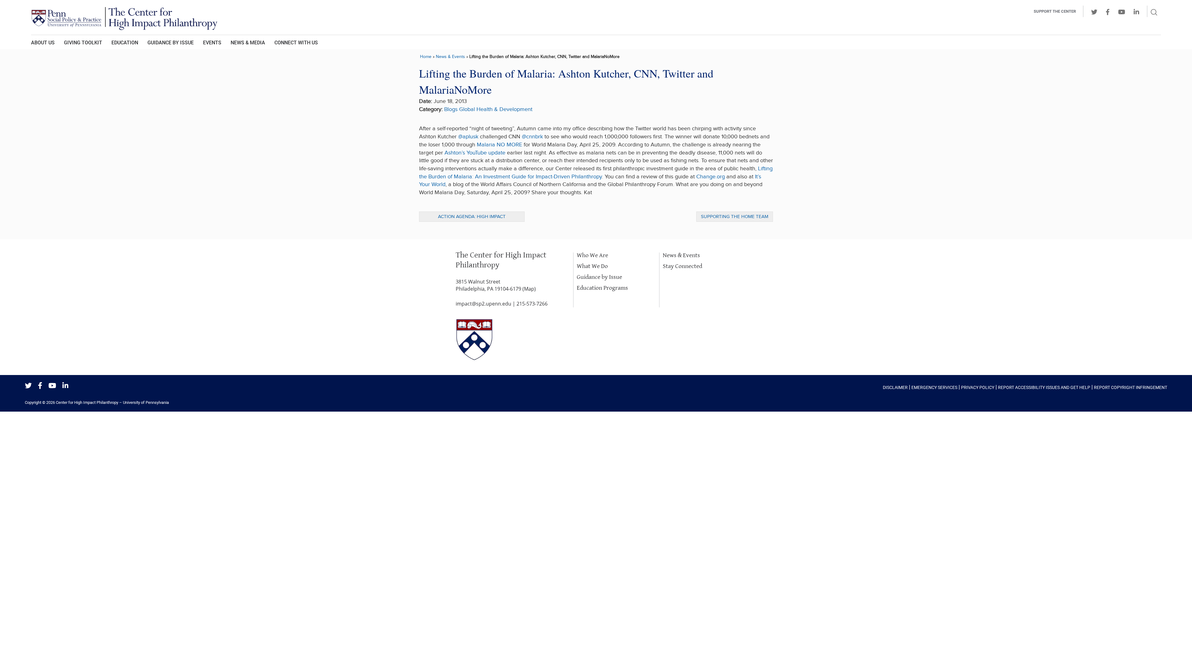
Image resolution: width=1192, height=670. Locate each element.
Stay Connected (682, 266)
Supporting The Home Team (734, 217)
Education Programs (602, 288)
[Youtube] (52, 386)
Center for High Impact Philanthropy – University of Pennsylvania (112, 402)
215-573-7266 (532, 303)
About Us (43, 43)
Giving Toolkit (83, 43)
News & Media (248, 43)
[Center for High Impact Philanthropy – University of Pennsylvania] (510, 17)
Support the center (1055, 11)
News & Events (450, 56)
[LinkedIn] (65, 386)
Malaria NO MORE (499, 144)
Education (124, 43)
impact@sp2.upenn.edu (483, 303)
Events (212, 43)
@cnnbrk (532, 136)
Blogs (451, 109)
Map (529, 288)
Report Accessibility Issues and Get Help (1044, 387)
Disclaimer (895, 387)
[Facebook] (40, 386)
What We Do (592, 266)
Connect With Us (296, 43)
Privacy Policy (977, 387)
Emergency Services (934, 387)
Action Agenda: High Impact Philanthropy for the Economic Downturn (472, 218)
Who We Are (592, 255)
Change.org (710, 176)
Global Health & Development (495, 109)
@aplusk (468, 136)
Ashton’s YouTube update (475, 153)
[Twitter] (28, 386)
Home (425, 56)
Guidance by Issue (170, 43)
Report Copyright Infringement (1130, 387)
